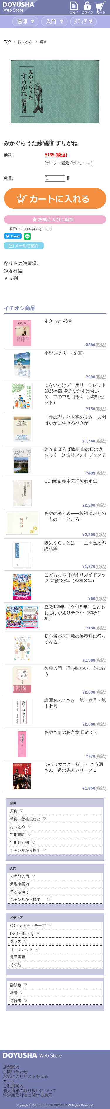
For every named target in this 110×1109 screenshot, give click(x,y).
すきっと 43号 (58, 320)
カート (9, 1081)
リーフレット (21, 949)
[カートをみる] (101, 12)
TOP (7, 42)
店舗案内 (11, 1067)
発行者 (15, 1000)
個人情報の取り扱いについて (29, 1090)
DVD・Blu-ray (22, 933)
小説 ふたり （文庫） (65, 352)
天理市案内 (19, 884)
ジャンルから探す (25, 850)
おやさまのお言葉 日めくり (71, 732)
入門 (55, 21)
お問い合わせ (15, 1071)
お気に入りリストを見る (25, 1076)
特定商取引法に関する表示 (27, 1095)
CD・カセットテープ (28, 925)
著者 (14, 993)
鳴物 (43, 42)
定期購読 (17, 834)
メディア (84, 21)
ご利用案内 (13, 1085)
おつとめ (25, 42)
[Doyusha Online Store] (32, 1062)
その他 (15, 965)
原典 (14, 811)
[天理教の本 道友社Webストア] (18, 10)
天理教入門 (19, 876)
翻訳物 (15, 985)
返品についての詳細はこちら (31, 229)
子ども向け (19, 892)
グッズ (15, 941)
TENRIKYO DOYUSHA (53, 1105)
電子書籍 (17, 957)
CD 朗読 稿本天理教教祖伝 (70, 481)
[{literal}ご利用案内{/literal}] (74, 12)
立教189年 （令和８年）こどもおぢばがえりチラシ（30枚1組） (74, 612)
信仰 (26, 21)
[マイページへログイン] (87, 12)
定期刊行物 (19, 842)
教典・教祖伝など (25, 819)
